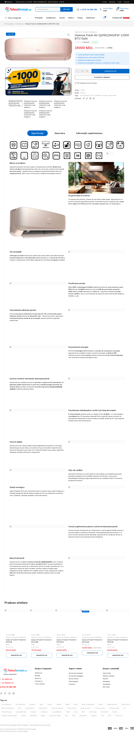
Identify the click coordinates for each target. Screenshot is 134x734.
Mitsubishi (34, 715)
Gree (75, 712)
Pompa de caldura (55, 715)
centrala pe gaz (114, 708)
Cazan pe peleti (100, 708)
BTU (92, 95)
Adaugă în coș (110, 71)
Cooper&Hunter (57, 712)
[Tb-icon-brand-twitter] (5, 693)
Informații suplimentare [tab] (89, 133)
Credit (119, 2)
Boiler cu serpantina (88, 704)
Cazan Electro (43, 708)
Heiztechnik (104, 712)
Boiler (75, 704)
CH (124, 708)
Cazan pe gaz (71, 708)
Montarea (112, 2)
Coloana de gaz (6, 712)
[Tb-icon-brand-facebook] (1, 693)
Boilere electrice (112, 704)
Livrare (105, 2)
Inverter (23, 715)
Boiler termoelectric (8, 708)
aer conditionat (85, 95)
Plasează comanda (102, 77)
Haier (83, 712)
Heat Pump (92, 712)
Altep (41, 704)
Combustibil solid (21, 712)
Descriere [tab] (60, 133)
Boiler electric (126, 704)
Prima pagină (9, 24)
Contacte (126, 2)
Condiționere (19, 24)
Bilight (68, 704)
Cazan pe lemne (85, 708)
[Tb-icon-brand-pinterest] (13, 693)
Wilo (109, 715)
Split (73, 715)
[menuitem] (9, 2)
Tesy (102, 715)
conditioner (98, 95)
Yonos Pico (118, 715)
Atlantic (58, 704)
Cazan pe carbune (57, 708)
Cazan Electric (30, 708)
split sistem (112, 95)
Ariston (49, 704)
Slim (66, 715)
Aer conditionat (20, 704)
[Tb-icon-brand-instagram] (9, 693)
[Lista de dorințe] (86, 83)
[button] (68, 34)
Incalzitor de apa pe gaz (9, 715)
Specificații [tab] (37, 133)
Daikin (8, 644)
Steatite (94, 715)
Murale (43, 715)
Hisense (83, 93)
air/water (32, 704)
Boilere (101, 704)
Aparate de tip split (81, 32)
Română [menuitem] (9, 2)
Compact (33, 712)
